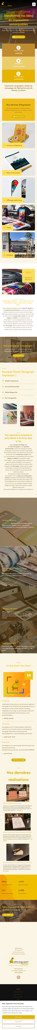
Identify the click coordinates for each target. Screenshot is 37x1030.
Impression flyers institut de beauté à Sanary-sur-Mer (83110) (17, 832)
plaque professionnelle (20, 704)
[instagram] (18, 977)
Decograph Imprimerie (12, 839)
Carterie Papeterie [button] (18, 992)
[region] (18, 1015)
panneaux (22, 612)
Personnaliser (18, 1021)
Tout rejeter (19, 1026)
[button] (18, 759)
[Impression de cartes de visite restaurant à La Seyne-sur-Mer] (17, 852)
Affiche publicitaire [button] (18, 997)
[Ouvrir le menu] (34, 4)
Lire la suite (19, 810)
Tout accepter (18, 1017)
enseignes (6, 456)
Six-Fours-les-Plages (12, 308)
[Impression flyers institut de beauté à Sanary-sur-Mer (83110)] (18, 821)
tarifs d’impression (10, 483)
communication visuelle (17, 11)
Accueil (18, 989)
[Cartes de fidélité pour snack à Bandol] (17, 792)
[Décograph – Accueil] (6, 4)
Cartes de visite (6, 523)
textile (28, 648)
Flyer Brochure (18, 994)
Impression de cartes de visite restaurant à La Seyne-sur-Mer (17, 862)
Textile (18, 999)
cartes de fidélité (9, 805)
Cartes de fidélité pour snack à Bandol (12, 803)
